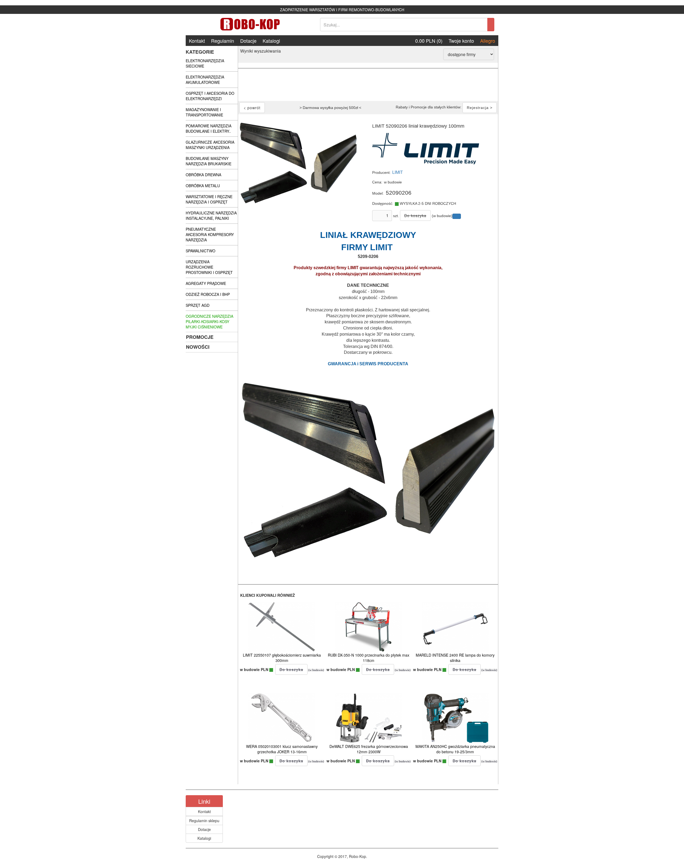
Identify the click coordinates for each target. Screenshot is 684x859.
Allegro (487, 40)
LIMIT (397, 172)
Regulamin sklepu (204, 820)
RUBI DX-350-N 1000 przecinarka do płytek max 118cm (368, 657)
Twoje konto (461, 40)
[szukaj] (490, 24)
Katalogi (271, 40)
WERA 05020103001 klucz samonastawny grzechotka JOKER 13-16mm (282, 749)
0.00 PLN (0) (428, 40)
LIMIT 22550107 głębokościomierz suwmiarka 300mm (282, 657)
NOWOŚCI (197, 346)
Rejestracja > (479, 107)
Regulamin (222, 40)
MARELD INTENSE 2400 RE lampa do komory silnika (455, 657)
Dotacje (248, 40)
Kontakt (197, 40)
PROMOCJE (199, 337)
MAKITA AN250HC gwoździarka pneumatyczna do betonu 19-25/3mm (455, 749)
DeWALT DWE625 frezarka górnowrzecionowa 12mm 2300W (368, 749)
